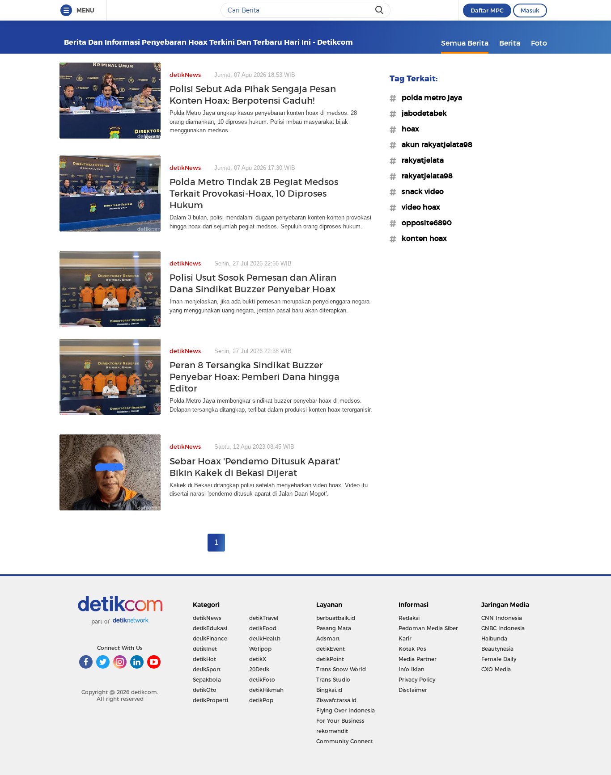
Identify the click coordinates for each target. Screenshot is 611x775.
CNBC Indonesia (503, 628)
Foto (539, 42)
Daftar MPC (487, 10)
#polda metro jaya (429, 97)
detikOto (204, 690)
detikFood (262, 628)
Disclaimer (413, 690)
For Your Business (340, 720)
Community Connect (344, 741)
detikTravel (264, 618)
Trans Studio (333, 679)
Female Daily (498, 659)
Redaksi (409, 618)
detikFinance (210, 638)
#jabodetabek (421, 113)
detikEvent (330, 648)
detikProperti (210, 700)
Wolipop (260, 648)
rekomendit (332, 731)
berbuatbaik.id (335, 618)
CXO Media (496, 669)
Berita (509, 42)
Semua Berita (464, 42)
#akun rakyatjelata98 (434, 144)
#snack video (420, 191)
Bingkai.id (329, 690)
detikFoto (262, 679)
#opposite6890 (424, 222)
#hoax (407, 128)
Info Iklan (411, 669)
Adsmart (328, 638)
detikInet (205, 648)
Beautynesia (497, 648)
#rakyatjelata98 (424, 175)
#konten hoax (421, 238)
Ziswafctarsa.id (336, 700)
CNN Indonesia (501, 618)
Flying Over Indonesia (345, 710)
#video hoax (418, 206)
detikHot (204, 659)
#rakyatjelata (420, 160)
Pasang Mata (333, 628)
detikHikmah (266, 690)
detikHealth (264, 638)
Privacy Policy (417, 679)
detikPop (261, 700)
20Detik (259, 669)
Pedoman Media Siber (428, 628)
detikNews (207, 618)
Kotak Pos (412, 648)
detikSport (207, 669)
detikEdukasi (210, 628)
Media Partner (418, 659)
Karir (405, 638)
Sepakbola (207, 679)
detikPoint (330, 659)
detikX (257, 659)
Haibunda (494, 638)
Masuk (530, 10)
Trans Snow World (341, 669)
